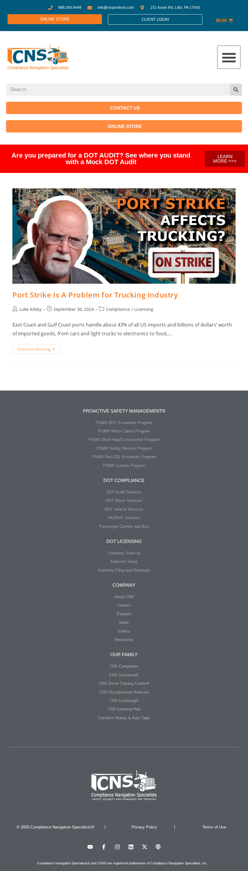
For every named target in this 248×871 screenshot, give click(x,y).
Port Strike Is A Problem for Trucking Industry (95, 295)
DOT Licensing (124, 541)
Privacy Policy (144, 827)
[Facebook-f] (103, 847)
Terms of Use (214, 827)
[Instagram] (117, 847)
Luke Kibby (30, 309)
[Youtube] (90, 847)
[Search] (236, 90)
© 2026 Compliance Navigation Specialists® (55, 827)
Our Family (124, 654)
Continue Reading (39, 347)
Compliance (118, 309)
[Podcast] (158, 847)
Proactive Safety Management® (124, 410)
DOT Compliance (124, 480)
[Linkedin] (131, 847)
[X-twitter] (144, 847)
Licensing (143, 309)
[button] (228, 57)
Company (124, 585)
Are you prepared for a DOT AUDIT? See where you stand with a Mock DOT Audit (100, 159)
